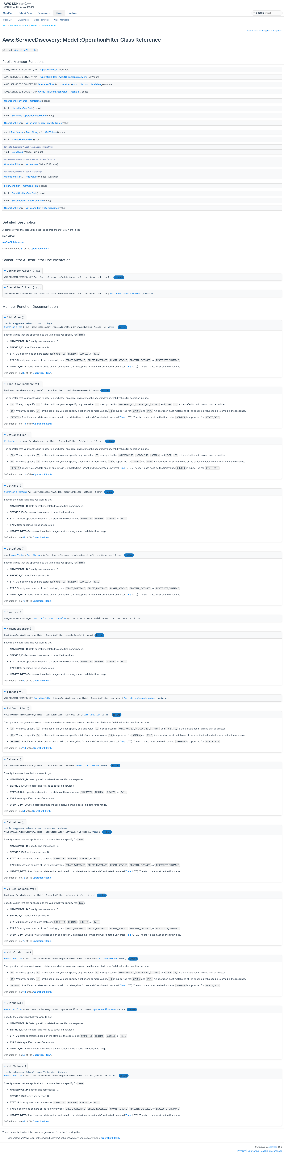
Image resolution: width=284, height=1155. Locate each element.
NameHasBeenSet (22, 108)
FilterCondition (12, 185)
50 (23, 680)
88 (23, 373)
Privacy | (242, 1151)
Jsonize (74, 91)
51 (23, 811)
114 (24, 748)
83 (23, 1121)
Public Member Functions (256, 31)
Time (128, 366)
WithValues (32, 164)
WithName (31, 123)
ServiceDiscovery (19, 25)
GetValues (51, 132)
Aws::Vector (17, 132)
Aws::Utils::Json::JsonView (72, 77)
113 (24, 423)
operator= (65, 84)
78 (23, 877)
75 (23, 600)
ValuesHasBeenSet (22, 139)
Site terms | (254, 1151)
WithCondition (33, 208)
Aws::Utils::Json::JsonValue (52, 91)
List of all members (274, 31)
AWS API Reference (13, 242)
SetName (17, 115)
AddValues (32, 176)
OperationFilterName (15, 100)
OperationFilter (48, 25)
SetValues (17, 151)
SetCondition (19, 200)
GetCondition (30, 185)
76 (23, 941)
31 (22, 248)
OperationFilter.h (25, 50)
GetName (35, 100)
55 (23, 1054)
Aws (4, 25)
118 (24, 991)
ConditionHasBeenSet (24, 193)
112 (24, 474)
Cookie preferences (271, 1151)
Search (260, 12)
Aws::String (32, 132)
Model (34, 25)
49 (23, 537)
